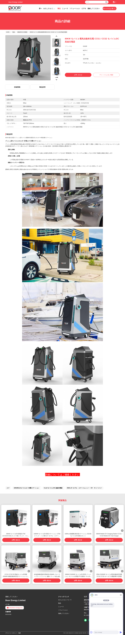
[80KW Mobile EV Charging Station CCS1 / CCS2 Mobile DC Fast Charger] (109, 518)
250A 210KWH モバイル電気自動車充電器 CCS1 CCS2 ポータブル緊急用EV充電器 (109, 575)
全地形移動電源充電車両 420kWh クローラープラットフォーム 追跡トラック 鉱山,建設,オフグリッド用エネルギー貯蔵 (47, 575)
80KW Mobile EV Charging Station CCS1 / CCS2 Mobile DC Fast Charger (109, 535)
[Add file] (91, 632)
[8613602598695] (85, 620)
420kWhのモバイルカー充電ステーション (26, 488)
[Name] (106, 2)
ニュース (65, 8)
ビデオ (84, 8)
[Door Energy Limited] (18, 8)
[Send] (120, 632)
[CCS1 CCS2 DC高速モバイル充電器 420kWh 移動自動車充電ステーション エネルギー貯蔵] (15, 558)
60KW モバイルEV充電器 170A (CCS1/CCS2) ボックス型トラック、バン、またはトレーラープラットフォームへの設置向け (15, 535)
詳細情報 (17, 87)
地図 (19, 633)
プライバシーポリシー (11, 633)
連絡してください (94, 8)
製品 (59, 8)
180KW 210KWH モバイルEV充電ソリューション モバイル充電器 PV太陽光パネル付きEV (78, 575)
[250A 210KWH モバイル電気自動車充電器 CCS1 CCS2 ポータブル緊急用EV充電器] (109, 558)
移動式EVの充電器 (22, 32)
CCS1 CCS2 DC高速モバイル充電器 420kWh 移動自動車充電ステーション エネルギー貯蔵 (16, 575)
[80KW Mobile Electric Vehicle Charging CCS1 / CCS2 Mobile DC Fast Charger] (28, 57)
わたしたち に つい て (49, 8)
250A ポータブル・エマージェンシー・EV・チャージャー (84, 488)
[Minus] (121, 595)
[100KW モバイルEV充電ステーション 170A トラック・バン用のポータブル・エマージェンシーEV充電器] (46, 518)
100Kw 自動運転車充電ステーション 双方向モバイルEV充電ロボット (78, 535)
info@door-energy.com (15, 607)
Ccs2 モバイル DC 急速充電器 (53, 488)
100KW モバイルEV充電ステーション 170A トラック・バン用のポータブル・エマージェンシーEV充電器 (47, 535)
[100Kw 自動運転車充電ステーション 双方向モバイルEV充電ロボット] (78, 518)
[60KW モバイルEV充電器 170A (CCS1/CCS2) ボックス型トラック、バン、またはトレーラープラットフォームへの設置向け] (15, 518)
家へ (40, 8)
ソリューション (74, 8)
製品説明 (42, 87)
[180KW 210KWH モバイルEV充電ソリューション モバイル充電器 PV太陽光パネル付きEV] (78, 558)
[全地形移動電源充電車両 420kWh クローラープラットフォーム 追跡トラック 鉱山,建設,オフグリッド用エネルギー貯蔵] (46, 558)
